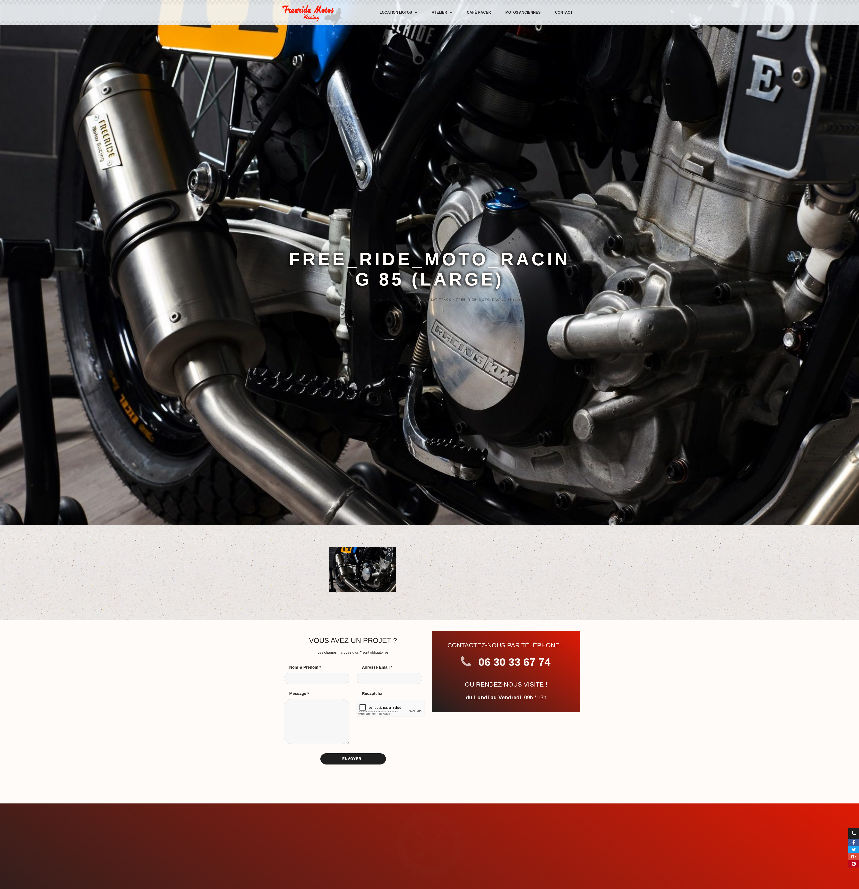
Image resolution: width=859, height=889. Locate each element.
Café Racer (479, 12)
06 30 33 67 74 (513, 662)
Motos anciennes (523, 12)
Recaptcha (372, 693)
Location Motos (396, 12)
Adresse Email (377, 667)
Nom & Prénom (305, 667)
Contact (564, 12)
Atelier (439, 12)
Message (299, 693)
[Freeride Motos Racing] (311, 12)
